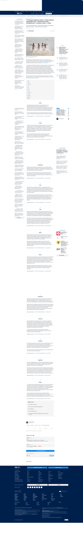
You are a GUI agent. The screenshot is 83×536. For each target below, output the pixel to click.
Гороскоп (42, 11)
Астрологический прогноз (45, 425)
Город (28, 475)
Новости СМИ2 (28, 461)
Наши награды (17, 475)
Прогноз (36, 425)
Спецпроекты (60, 478)
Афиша (39, 11)
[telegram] (28, 487)
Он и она (49, 471)
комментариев (31, 30)
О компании (16, 474)
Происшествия (50, 475)
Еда (27, 478)
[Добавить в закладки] (51, 31)
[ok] (32, 487)
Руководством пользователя (45, 510)
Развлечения (50, 478)
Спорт (59, 471)
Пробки (38, 13)
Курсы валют (47, 11)
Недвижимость (17, 11)
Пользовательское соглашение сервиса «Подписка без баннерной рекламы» (51, 517)
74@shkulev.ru (24, 513)
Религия (49, 479)
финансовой (34, 77)
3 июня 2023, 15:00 (28, 28)
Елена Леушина (31, 421)
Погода (30, 11)
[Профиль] (68, 13)
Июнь (39, 425)
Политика (49, 474)
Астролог (32, 425)
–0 (53, 442)
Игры (50, 11)
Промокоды (22, 11)
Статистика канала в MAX (19, 481)
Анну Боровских (45, 62)
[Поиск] (64, 13)
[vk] (30, 487)
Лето (39, 475)
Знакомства (27, 11)
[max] (35, 487)
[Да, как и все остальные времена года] (28, 406)
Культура (39, 474)
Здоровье (28, 481)
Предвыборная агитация (18, 479)
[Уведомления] (66, 13)
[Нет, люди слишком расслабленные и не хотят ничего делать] (28, 413)
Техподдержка (17, 478)
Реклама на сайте (17, 471)
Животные (28, 479)
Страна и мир (60, 474)
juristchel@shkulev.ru (34, 514)
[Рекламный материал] (48, 13)
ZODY (53, 11)
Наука (39, 478)
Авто (28, 471)
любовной (29, 77)
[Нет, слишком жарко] (28, 411)
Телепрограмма (34, 11)
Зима (39, 471)
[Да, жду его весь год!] (28, 404)
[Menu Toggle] (15, 13)
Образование (40, 481)
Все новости (19, 19)
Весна (28, 474)
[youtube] (39, 487)
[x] (37, 487)
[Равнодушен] (28, 408)
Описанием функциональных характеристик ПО (48, 511)
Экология (59, 475)
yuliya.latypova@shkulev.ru (59, 507)
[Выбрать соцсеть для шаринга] (53, 31)
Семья (49, 481)
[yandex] (41, 487)
